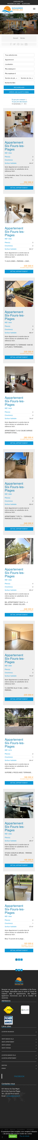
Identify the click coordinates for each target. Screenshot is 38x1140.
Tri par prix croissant (19, 99)
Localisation (9, 64)
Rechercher (19, 87)
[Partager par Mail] (26, 44)
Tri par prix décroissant (19, 102)
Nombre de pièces (11, 78)
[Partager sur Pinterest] (18, 44)
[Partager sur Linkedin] (22, 44)
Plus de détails (24, 1136)
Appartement (9, 60)
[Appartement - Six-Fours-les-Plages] (19, 124)
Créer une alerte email (19, 92)
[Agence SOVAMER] (12, 8)
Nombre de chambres (27, 78)
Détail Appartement (19, 188)
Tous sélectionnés (11, 55)
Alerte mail (26, 4)
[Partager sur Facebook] (11, 44)
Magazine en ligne (13, 4)
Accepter (13, 1136)
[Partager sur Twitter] (14, 44)
